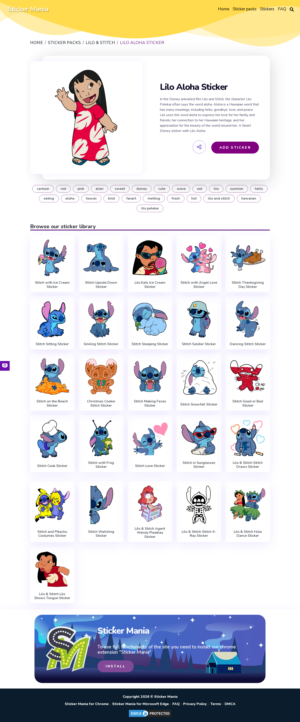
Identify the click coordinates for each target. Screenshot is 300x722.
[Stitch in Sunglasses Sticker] (199, 437)
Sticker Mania (28, 9)
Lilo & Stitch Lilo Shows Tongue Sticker (52, 596)
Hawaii (91, 198)
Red (63, 188)
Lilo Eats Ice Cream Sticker (150, 285)
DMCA (230, 704)
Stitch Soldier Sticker (199, 344)
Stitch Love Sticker (150, 466)
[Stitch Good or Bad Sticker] (248, 376)
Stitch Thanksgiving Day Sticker (248, 285)
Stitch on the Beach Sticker (52, 403)
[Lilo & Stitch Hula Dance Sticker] (248, 504)
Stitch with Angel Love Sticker (199, 285)
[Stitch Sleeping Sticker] (150, 319)
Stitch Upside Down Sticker (101, 285)
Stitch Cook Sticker (52, 466)
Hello (259, 188)
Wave (181, 188)
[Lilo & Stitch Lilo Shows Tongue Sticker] (52, 569)
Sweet (120, 188)
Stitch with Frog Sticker (101, 465)
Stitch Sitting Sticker (52, 344)
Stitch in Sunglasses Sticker (199, 465)
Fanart (131, 198)
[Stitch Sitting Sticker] (52, 319)
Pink (81, 188)
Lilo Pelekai (150, 208)
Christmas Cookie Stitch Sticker (101, 403)
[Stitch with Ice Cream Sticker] (52, 257)
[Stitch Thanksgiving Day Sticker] (248, 257)
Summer (236, 188)
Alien (99, 188)
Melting (154, 198)
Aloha (69, 198)
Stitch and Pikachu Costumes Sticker (52, 534)
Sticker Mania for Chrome (87, 704)
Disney (141, 188)
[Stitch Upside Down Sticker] (101, 257)
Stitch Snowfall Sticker (198, 404)
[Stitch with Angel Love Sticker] (199, 257)
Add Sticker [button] (235, 147)
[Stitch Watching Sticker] (101, 504)
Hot (194, 198)
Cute (161, 188)
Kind (111, 198)
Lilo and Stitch (219, 198)
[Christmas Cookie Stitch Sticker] (101, 376)
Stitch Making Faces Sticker (150, 403)
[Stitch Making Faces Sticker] (150, 376)
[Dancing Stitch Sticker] (248, 319)
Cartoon (43, 188)
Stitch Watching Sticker (101, 534)
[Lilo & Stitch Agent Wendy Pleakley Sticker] (150, 503)
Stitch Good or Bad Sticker (247, 403)
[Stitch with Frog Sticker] (101, 437)
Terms (215, 704)
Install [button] (116, 666)
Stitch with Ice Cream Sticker (52, 285)
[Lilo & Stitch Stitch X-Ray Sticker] (199, 504)
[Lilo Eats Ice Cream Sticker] (150, 257)
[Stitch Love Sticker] (150, 438)
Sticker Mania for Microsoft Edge (140, 704)
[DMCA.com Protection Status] (150, 716)
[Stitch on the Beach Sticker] (52, 376)
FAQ (176, 704)
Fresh (176, 198)
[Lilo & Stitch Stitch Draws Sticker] (248, 437)
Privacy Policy (195, 704)
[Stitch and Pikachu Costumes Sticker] (52, 504)
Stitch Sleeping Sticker (150, 344)
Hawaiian (248, 198)
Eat (199, 188)
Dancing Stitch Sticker (248, 344)
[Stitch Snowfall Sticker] (199, 377)
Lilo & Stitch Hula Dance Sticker (248, 534)
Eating (49, 198)
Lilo (216, 188)
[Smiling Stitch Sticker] (101, 319)
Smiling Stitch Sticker (101, 344)
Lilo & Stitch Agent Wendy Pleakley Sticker (150, 533)
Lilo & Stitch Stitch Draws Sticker (248, 465)
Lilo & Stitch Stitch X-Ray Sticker (199, 534)
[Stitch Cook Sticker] (52, 438)
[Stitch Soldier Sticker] (199, 319)
